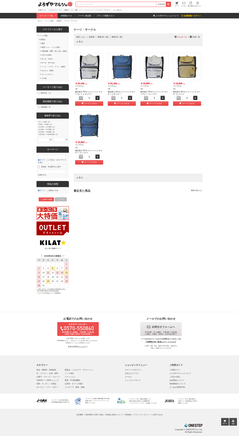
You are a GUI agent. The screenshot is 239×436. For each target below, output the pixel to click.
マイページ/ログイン (133, 370)
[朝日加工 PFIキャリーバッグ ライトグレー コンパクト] (154, 67)
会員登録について (176, 380)
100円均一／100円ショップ (48, 380)
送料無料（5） (46, 107)
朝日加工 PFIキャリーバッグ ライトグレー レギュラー (88, 93)
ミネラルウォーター (55, 10)
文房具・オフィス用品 (74, 384)
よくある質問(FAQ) (177, 387)
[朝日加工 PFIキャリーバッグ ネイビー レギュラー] (122, 67)
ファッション (70, 377)
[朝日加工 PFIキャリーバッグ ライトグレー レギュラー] (89, 67)
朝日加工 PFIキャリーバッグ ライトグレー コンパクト (154, 93)
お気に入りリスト (132, 373)
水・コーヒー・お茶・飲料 (47, 373)
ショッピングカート (133, 380)
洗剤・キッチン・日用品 (46, 384)
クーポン (128, 377)
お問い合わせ (158, 415)
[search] (168, 4)
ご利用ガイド (174, 370)
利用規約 (128, 415)
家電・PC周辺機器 (72, 380)
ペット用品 (69, 373)
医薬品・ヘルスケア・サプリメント (79, 370)
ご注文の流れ (174, 377)
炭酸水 (66, 10)
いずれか (51, 160)
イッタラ (98, 10)
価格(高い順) (117, 37)
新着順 (92, 37)
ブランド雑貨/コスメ (106, 16)
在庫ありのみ (53, 190)
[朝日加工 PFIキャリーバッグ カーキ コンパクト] (187, 67)
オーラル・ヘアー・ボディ (47, 387)
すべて (42, 160)
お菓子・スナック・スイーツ (48, 377)
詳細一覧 (196, 37)
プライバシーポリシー (142, 415)
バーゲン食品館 (84, 16)
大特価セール (66, 16)
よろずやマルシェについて (180, 373)
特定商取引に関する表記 (94, 415)
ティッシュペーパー (86, 10)
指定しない (81, 37)
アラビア (107, 10)
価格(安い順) (103, 37)
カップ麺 (74, 10)
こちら (82, 347)
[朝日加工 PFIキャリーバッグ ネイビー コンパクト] (89, 126)
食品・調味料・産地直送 (46, 370)
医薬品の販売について (114, 415)
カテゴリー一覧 (46, 16)
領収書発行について (177, 384)
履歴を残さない (196, 190)
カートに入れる (90, 103)
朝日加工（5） (46, 93)
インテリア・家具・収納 (75, 387)
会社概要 (79, 415)
